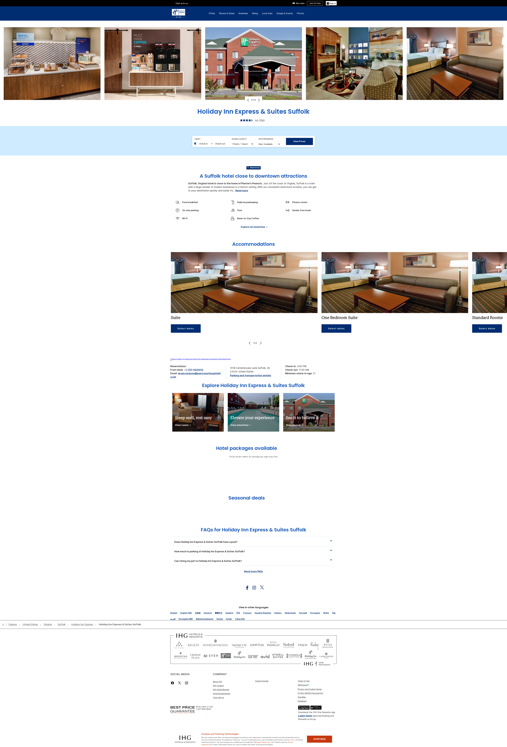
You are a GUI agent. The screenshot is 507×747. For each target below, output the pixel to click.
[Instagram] (186, 683)
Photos (300, 13)
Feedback (302, 701)
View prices (299, 141)
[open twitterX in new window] (260, 587)
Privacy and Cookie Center (310, 689)
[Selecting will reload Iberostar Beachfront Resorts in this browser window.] (180, 655)
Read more (241, 190)
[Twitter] (179, 683)
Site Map (302, 697)
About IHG (217, 682)
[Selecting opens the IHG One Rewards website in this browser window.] (317, 663)
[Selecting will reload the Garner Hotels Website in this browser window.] (253, 655)
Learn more (305, 715)
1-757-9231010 (194, 369)
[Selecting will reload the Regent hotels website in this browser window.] (193, 644)
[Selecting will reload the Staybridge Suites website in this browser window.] (294, 655)
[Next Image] (258, 100)
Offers (212, 13)
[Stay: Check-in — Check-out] (210, 143)
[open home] (4, 625)
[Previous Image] (248, 100)
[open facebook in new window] (245, 587)
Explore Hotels (261, 681)
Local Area (267, 13)
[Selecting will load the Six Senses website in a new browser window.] (179, 644)
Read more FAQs (253, 571)
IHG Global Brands (221, 689)
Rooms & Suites (226, 13)
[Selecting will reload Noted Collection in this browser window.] (288, 644)
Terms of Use (304, 681)
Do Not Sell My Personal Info (310, 693)
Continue (319, 739)
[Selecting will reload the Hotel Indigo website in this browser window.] (273, 644)
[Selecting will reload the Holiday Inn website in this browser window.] (239, 655)
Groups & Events (284, 13)
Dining (255, 13)
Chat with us (218, 697)
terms (293, 739)
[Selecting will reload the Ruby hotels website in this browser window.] (314, 644)
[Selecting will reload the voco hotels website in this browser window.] (302, 644)
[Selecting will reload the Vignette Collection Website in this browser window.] (239, 644)
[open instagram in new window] (253, 587)
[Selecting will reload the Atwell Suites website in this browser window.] (278, 655)
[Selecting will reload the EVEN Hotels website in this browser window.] (211, 655)
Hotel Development (221, 693)
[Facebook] (173, 683)
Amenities (243, 13)
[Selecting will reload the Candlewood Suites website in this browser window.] (326, 655)
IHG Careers (218, 685)
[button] (331, 3)
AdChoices (302, 685)
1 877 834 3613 (203, 709)
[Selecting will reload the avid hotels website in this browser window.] (265, 655)
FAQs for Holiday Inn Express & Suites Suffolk (253, 529)
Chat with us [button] (182, 3)
